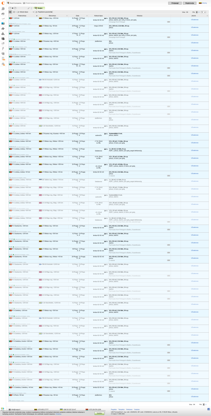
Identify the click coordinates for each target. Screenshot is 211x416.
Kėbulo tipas (24, 12)
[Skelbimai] (3, 43)
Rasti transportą (15, 3)
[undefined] (168, 22)
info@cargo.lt (15, 409)
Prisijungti (175, 3)
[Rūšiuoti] (37, 16)
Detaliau (58, 414)
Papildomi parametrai (45, 12)
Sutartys (137, 409)
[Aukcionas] (3, 48)
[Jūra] (3, 13)
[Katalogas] (3, 38)
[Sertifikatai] (3, 53)
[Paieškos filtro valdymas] (31, 8)
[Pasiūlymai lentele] (10, 12)
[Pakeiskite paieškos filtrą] (28, 8)
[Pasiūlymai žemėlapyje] (14, 12)
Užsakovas (194, 20)
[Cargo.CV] (3, 58)
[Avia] (3, 18)
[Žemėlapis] (3, 28)
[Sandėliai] (3, 63)
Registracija (189, 3)
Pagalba (114, 409)
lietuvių (204, 3)
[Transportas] (3, 23)
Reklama (129, 409)
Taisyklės (121, 409)
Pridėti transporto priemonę (35, 3)
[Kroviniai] (3, 8)
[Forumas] (3, 33)
